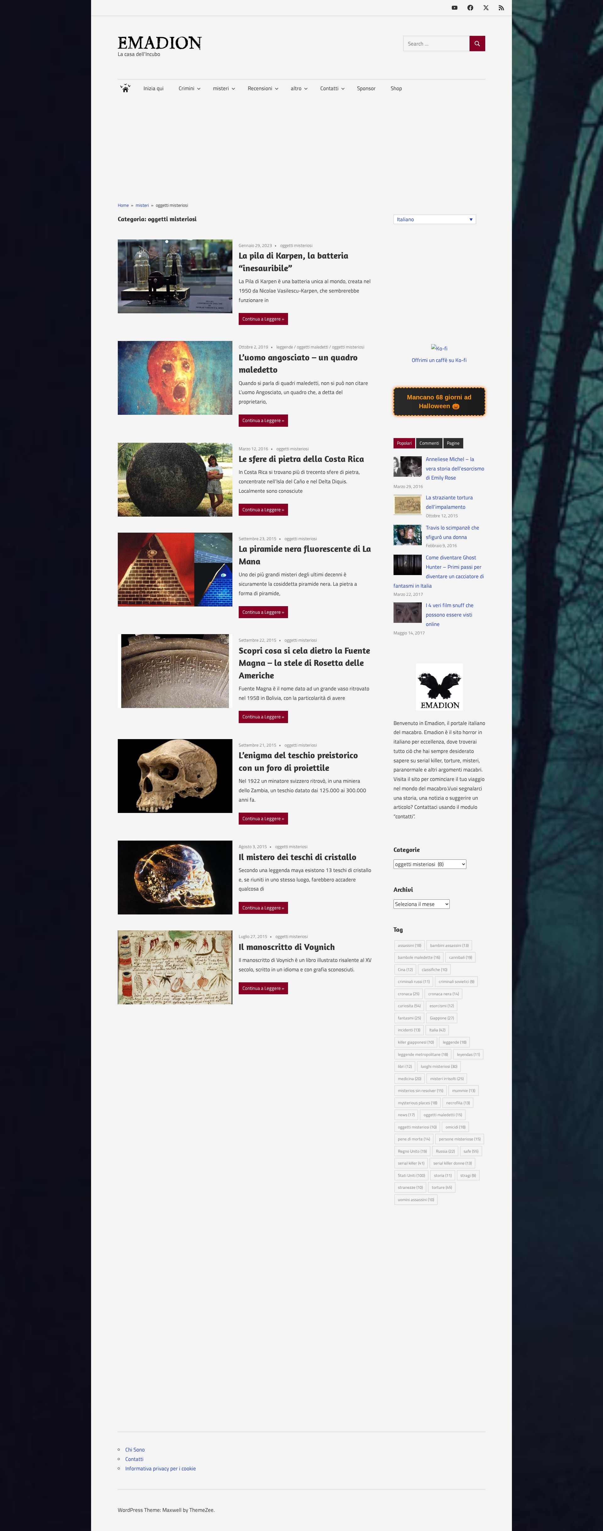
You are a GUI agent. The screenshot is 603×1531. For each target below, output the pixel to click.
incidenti (409, 1030)
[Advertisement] (301, 141)
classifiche (434, 969)
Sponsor (366, 88)
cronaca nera (443, 993)
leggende (284, 346)
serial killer (411, 1163)
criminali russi (414, 981)
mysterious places (417, 1103)
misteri (221, 88)
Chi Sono (135, 1450)
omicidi (455, 1127)
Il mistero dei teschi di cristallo (297, 856)
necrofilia (458, 1103)
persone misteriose (460, 1139)
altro (296, 88)
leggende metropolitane (423, 1054)
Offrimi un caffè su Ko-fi (439, 360)
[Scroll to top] (592, 1520)
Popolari (404, 443)
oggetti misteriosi (296, 245)
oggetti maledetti (312, 346)
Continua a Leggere (261, 318)
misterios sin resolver (420, 1090)
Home (125, 86)
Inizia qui (154, 88)
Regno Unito (412, 1151)
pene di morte (414, 1139)
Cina (405, 969)
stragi (468, 1175)
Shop (396, 88)
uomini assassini (416, 1199)
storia (443, 1175)
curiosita (409, 1005)
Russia (445, 1151)
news (406, 1114)
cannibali (460, 957)
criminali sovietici (456, 981)
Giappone (442, 1018)
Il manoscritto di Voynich (287, 946)
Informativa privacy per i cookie (160, 1468)
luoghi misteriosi (439, 1066)
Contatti (134, 1459)
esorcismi (442, 1005)
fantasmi (409, 1018)
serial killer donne (452, 1163)
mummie (463, 1090)
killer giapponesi (416, 1042)
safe (471, 1151)
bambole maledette (419, 957)
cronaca (408, 993)
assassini (409, 945)
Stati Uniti (411, 1175)
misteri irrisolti (447, 1078)
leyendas (468, 1054)
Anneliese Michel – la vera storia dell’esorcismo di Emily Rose (455, 468)
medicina (409, 1078)
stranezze (410, 1187)
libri (405, 1066)
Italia (437, 1030)
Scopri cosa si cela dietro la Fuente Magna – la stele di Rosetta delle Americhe (304, 663)
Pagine (453, 443)
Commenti (429, 443)
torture (442, 1187)
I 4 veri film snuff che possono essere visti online (450, 614)
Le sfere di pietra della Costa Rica (301, 458)
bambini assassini (449, 945)
